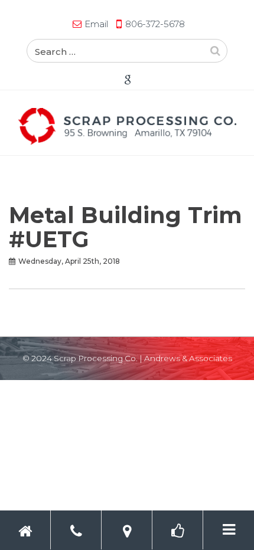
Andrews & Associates (188, 358)
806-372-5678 (155, 24)
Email (96, 24)
